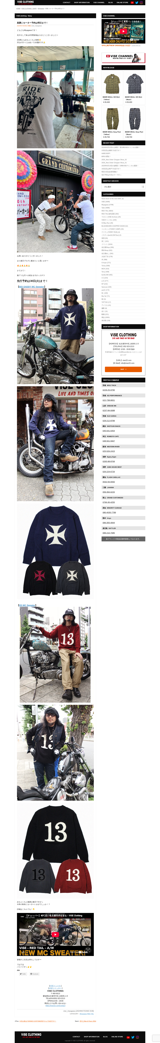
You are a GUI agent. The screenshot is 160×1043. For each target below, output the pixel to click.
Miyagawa (83, 1014)
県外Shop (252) (107, 250)
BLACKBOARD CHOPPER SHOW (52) (115, 226)
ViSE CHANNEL (99, 2)
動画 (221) (105, 314)
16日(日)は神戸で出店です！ (111, 169)
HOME (18, 8)
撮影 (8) (104, 308)
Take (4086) (106, 208)
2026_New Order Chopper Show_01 (114, 163)
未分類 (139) (106, 320)
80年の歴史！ (106, 156)
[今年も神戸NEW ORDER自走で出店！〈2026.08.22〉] (123, 31)
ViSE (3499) (106, 202)
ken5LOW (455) (107, 275)
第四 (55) (105, 238)
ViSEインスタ (55, 986)
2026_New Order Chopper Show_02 (114, 159)
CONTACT (66, 2)
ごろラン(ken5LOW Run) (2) (111, 235)
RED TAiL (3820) (107, 211)
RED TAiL (90, 1014)
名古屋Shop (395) (108, 247)
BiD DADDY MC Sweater (31, 287)
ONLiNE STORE (122, 2)
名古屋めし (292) (107, 253)
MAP (122, 369)
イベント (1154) (107, 244)
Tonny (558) (106, 266)
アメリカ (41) (106, 305)
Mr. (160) (105, 293)
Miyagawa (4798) (108, 205)
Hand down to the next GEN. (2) (113, 198)
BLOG (110, 2)
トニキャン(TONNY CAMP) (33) (113, 229)
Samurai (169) (106, 287)
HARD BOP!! (106, 153)
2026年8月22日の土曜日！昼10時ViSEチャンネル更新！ (121, 147)
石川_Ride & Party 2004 (88, 1021)
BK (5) (104, 299)
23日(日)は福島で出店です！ (111, 150)
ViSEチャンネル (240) (109, 220)
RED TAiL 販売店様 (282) (110, 214)
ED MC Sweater (27, 605)
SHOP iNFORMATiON (82, 2)
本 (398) (104, 259)
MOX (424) (105, 269)
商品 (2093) (106, 317)
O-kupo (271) (106, 262)
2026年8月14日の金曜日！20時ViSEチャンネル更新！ (120, 166)
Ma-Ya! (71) (106, 296)
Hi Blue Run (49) (107, 223)
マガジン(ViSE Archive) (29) (111, 217)
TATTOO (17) (106, 302)
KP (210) (105, 284)
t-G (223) (105, 278)
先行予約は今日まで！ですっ (111, 175)
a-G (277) (105, 281)
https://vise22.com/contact (55, 1006)
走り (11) (105, 311)
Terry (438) (105, 272)
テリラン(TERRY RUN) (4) (111, 232)
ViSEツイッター (55, 988)
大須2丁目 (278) (107, 256)
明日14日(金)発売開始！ (110, 172)
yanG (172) (105, 290)
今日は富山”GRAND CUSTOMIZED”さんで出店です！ (37, 1021)
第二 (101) (105, 241)
